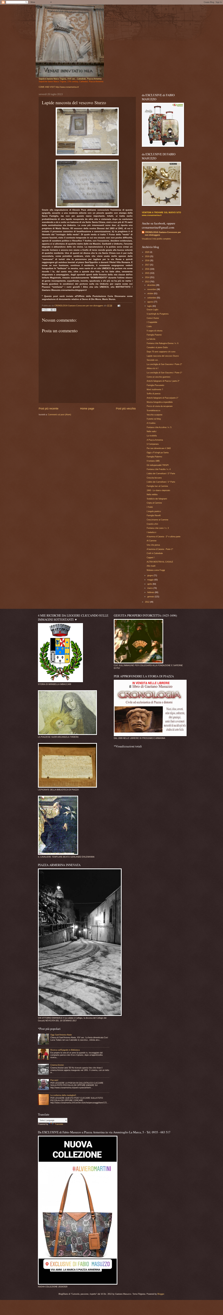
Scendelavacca (153, 410)
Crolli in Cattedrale (155, 553)
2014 (147, 277)
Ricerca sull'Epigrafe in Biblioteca (65, 1050)
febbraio (151, 592)
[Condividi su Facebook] (51, 309)
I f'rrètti (150, 507)
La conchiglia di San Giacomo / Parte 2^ (164, 364)
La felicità (151, 339)
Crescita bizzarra (154, 478)
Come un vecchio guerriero (158, 377)
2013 (147, 281)
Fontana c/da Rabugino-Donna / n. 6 (162, 343)
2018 (147, 260)
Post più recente (48, 408)
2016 (147, 269)
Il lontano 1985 (153, 461)
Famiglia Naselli (154, 515)
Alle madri (151, 566)
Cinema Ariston (57, 1065)
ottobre (150, 293)
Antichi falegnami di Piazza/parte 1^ (162, 398)
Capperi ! (151, 557)
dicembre (151, 285)
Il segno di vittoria (154, 331)
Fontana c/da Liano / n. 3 (158, 528)
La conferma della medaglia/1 (63, 1095)
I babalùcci (151, 532)
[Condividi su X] (49, 309)
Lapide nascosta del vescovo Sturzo (163, 356)
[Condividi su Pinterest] (54, 309)
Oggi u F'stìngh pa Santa (158, 452)
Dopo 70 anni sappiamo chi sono (161, 352)
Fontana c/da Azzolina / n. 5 (159, 427)
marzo (150, 588)
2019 (147, 256)
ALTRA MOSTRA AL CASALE (160, 562)
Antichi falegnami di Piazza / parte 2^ (163, 381)
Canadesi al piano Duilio (157, 347)
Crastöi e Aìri (152, 524)
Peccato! (54, 1080)
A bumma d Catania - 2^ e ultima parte (163, 536)
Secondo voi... (153, 360)
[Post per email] (118, 305)
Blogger (160, 1294)
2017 (147, 265)
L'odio (149, 326)
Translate (59, 1124)
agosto (150, 302)
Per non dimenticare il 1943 (159, 448)
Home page (87, 408)
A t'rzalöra (151, 423)
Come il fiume (153, 318)
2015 (147, 273)
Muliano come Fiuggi (156, 570)
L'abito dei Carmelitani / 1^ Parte (161, 482)
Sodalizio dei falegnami (157, 499)
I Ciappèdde (152, 322)
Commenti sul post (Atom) (59, 414)
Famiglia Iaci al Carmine (157, 486)
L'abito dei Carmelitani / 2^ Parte (161, 473)
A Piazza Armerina (155, 440)
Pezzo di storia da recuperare (159, 406)
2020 (147, 252)
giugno (150, 575)
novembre (152, 289)
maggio (150, 580)
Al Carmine (151, 541)
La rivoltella (152, 436)
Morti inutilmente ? (155, 389)
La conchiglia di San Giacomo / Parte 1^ (164, 372)
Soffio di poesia (153, 393)
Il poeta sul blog (154, 419)
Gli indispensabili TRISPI (158, 465)
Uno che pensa (153, 545)
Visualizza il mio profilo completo (156, 239)
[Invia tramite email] (43, 309)
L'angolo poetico (154, 511)
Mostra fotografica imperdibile (160, 402)
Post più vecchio (126, 408)
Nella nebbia (152, 494)
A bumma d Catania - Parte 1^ (160, 549)
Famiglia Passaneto (155, 385)
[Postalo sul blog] (46, 309)
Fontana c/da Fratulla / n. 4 (159, 469)
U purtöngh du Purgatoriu (158, 314)
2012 (147, 602)
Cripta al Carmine (154, 503)
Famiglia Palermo (154, 457)
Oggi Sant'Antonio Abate (61, 1035)
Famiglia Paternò (154, 335)
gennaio (151, 596)
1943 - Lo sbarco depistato (158, 490)
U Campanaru (153, 444)
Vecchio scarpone (154, 415)
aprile (150, 584)
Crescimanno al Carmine (157, 520)
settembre (152, 298)
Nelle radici (151, 431)
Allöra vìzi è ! (152, 368)
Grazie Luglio (152, 309)
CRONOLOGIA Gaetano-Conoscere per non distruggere (163, 233)
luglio (149, 306)
